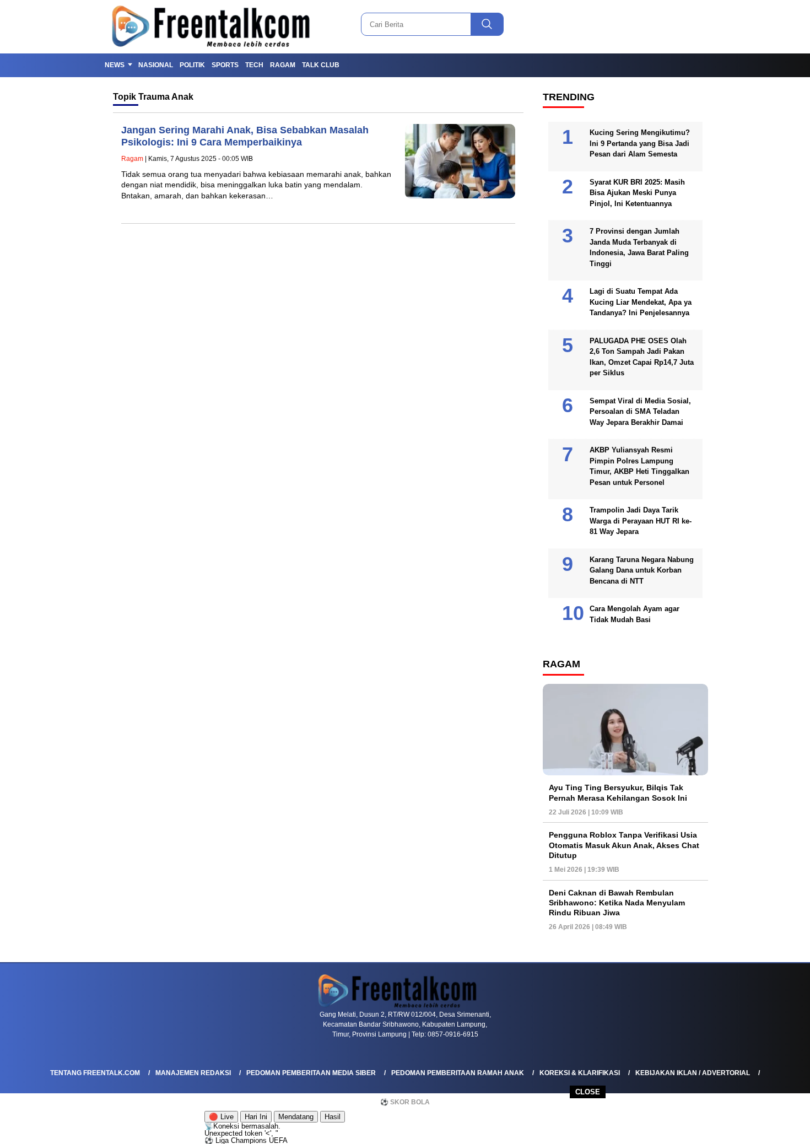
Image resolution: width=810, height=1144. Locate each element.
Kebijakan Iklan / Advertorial (692, 1073)
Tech (254, 65)
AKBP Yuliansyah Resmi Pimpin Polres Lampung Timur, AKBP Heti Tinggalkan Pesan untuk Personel (639, 466)
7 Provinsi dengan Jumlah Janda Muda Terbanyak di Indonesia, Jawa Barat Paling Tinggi (639, 247)
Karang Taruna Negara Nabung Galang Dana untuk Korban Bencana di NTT (642, 570)
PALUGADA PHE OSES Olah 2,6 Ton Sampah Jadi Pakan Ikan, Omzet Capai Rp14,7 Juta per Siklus (642, 357)
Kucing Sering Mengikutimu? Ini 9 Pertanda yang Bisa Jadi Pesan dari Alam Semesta (640, 143)
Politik (192, 65)
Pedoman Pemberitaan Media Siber (311, 1073)
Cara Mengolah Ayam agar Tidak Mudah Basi (634, 614)
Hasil (333, 1117)
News (115, 65)
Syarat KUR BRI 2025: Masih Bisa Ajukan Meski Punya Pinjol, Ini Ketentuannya (637, 193)
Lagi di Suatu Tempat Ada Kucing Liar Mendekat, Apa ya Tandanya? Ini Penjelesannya (641, 302)
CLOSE (587, 1092)
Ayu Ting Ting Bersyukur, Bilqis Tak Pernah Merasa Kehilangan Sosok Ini (618, 792)
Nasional (155, 65)
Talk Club (320, 65)
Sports (225, 65)
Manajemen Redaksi (193, 1073)
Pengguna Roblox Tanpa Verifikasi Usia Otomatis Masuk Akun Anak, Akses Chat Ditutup (624, 844)
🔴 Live (221, 1117)
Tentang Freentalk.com (95, 1073)
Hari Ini (256, 1117)
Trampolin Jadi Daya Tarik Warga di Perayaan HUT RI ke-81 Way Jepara (641, 521)
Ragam (282, 65)
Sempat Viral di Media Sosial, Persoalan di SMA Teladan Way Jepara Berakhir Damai (640, 412)
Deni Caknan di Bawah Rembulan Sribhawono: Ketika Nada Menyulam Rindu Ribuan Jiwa (617, 902)
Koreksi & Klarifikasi (579, 1073)
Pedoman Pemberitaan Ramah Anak (457, 1073)
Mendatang (296, 1117)
